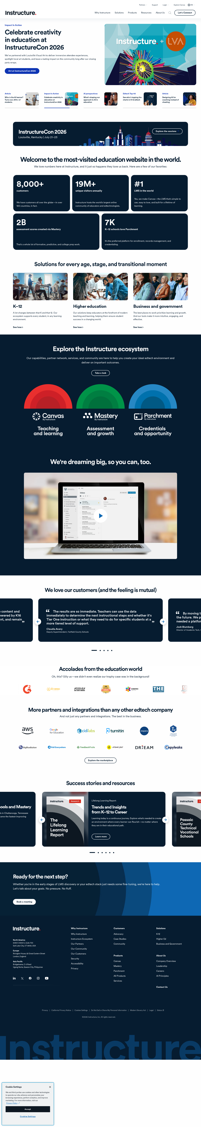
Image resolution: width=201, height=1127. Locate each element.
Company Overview (166, 961)
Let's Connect (185, 12)
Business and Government (169, 944)
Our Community (79, 949)
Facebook (30, 978)
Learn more (14, 63)
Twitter (22, 978)
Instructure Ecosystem (82, 939)
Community (119, 944)
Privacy (45, 1010)
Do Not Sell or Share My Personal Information (109, 1010)
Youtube (46, 978)
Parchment (119, 971)
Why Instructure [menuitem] (102, 13)
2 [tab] (100, 650)
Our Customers (78, 954)
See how (17, 327)
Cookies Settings (28, 1116)
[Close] (50, 1087)
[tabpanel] (100, 620)
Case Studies (120, 939)
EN (192, 5)
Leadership (161, 966)
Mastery (118, 966)
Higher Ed (161, 939)
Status (161, 1011)
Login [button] (165, 5)
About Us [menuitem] (160, 13)
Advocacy (118, 934)
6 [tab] (113, 852)
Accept (28, 1109)
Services (118, 981)
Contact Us (162, 987)
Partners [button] (142, 5)
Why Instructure (79, 934)
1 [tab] (94, 650)
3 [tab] (104, 650)
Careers (160, 971)
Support (155, 5)
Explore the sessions (169, 131)
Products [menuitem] (132, 13)
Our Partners (77, 944)
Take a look (100, 373)
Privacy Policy (12, 1103)
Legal (151, 1010)
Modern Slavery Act (138, 1010)
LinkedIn (14, 978)
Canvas (117, 961)
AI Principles (162, 976)
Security (75, 959)
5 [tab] (111, 650)
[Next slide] (164, 622)
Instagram (38, 978)
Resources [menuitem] (146, 13)
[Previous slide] (39, 622)
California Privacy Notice (61, 1010)
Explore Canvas (179, 5)
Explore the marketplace (100, 760)
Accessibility (77, 964)
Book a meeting (24, 901)
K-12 (158, 934)
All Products (120, 976)
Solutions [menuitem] (119, 13)
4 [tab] (107, 650)
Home (26, 928)
